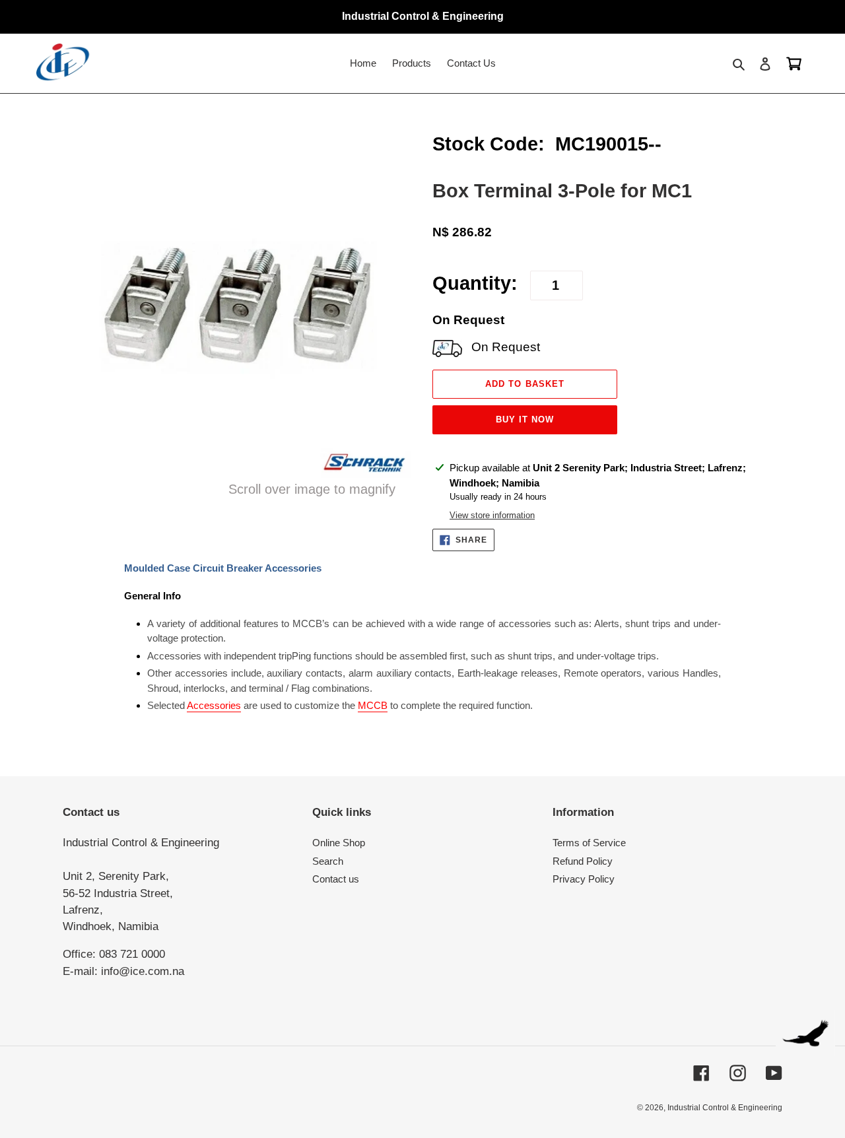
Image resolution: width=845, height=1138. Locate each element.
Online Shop (338, 842)
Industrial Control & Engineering (724, 1107)
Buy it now (525, 419)
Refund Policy (583, 861)
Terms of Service (589, 842)
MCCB (373, 705)
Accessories (214, 705)
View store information (492, 515)
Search (327, 861)
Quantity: (475, 283)
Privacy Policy (584, 879)
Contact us (335, 879)
